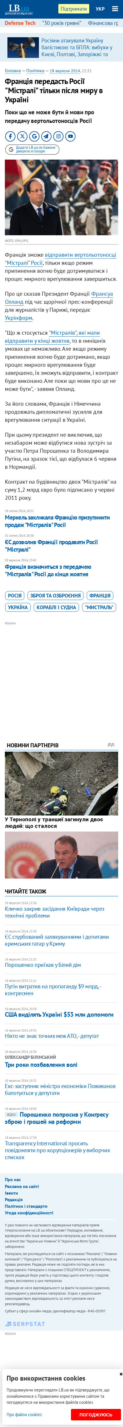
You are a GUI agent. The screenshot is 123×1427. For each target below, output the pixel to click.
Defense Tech (20, 22)
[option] (61, 47)
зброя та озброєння (55, 595)
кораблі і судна (56, 607)
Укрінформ (18, 318)
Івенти (11, 1193)
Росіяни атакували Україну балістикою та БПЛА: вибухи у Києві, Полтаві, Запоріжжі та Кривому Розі (76, 50)
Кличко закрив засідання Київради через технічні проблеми (54, 912)
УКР (100, 9)
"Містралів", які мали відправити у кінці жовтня (52, 336)
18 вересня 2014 (65, 70)
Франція (100, 595)
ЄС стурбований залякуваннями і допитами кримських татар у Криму (57, 940)
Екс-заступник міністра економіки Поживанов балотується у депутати (60, 1089)
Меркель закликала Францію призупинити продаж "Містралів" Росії (57, 521)
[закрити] (121, 1374)
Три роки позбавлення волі (41, 1065)
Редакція (14, 1199)
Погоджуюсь (96, 1414)
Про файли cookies (24, 1414)
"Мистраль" (99, 607)
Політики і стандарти (26, 1206)
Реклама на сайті (22, 1186)
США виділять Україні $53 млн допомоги (59, 1014)
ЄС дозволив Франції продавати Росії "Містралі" (51, 545)
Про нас (13, 1179)
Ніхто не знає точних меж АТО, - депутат (52, 1036)
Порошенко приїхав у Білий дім (43, 965)
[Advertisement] (61, 674)
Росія (14, 595)
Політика (35, 70)
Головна (13, 70)
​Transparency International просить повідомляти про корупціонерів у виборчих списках (57, 1150)
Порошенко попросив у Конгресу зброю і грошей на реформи (56, 1118)
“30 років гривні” (61, 22)
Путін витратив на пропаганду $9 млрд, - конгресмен (52, 990)
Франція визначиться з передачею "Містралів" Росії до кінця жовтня (48, 570)
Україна (18, 607)
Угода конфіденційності (29, 1213)
